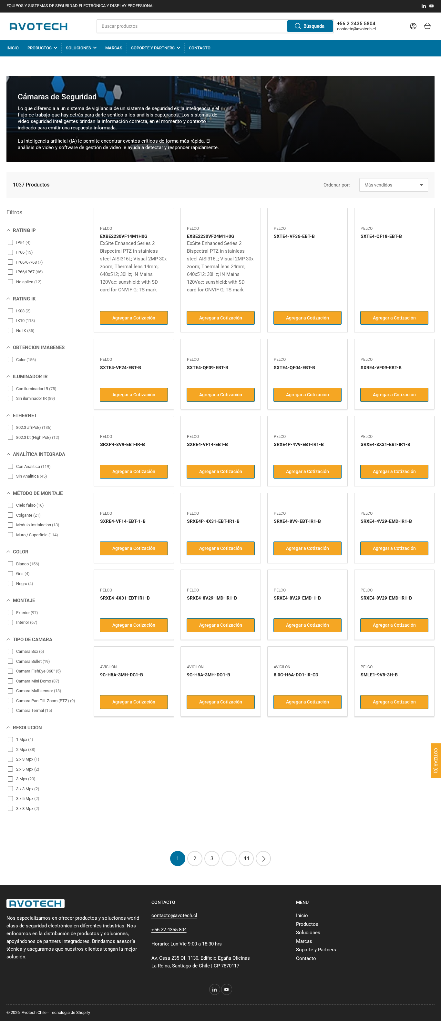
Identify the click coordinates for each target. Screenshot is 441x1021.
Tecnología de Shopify (70, 1012)
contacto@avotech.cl (356, 28)
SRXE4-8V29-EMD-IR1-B (386, 598)
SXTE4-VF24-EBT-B (120, 367)
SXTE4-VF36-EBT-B (294, 236)
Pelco (106, 228)
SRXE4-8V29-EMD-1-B (297, 598)
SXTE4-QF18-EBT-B (381, 236)
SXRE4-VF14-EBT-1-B (123, 521)
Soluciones (78, 47)
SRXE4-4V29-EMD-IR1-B (386, 521)
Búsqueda (313, 26)
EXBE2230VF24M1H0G (210, 236)
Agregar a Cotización (133, 317)
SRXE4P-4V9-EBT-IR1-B (299, 444)
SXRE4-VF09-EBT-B (381, 367)
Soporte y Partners (153, 47)
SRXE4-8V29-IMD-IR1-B (212, 598)
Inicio (12, 47)
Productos (39, 47)
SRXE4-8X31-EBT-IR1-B (385, 444)
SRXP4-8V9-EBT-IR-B (122, 444)
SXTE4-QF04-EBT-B (294, 367)
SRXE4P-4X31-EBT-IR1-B (213, 521)
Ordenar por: (336, 185)
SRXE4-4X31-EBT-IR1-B (125, 598)
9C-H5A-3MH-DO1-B (208, 674)
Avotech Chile (34, 1012)
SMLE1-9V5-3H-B (379, 674)
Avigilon (108, 667)
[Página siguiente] (263, 858)
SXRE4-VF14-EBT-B (207, 444)
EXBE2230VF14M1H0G (124, 236)
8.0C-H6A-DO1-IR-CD (296, 674)
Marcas (113, 47)
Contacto (199, 47)
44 (246, 858)
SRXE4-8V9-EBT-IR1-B (297, 521)
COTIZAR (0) (435, 760)
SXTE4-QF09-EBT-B (207, 367)
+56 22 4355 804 (169, 930)
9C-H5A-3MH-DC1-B (121, 674)
